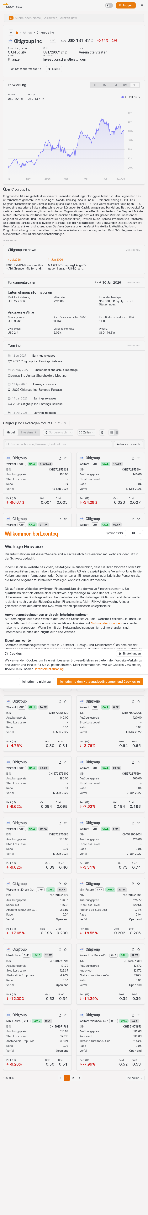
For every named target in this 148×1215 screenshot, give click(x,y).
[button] (129, 653)
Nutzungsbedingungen (106, 623)
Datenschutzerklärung (49, 669)
